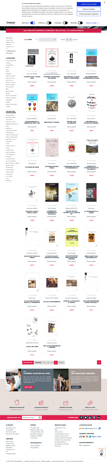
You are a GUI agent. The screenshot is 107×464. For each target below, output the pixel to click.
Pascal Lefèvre (91, 118)
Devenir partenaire (35, 445)
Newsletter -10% (34, 428)
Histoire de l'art (9, 80)
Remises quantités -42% (36, 430)
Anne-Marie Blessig (10, 117)
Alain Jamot (91, 208)
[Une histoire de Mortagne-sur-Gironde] (71, 237)
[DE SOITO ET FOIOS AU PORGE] (32, 237)
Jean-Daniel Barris (52, 253)
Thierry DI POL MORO (51, 298)
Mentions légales (45, 461)
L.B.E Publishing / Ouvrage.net (10, 155)
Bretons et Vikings (51, 122)
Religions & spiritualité (11, 104)
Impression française (16, 407)
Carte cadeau (9, 53)
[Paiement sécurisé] (90, 437)
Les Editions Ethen (10, 158)
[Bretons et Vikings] (52, 102)
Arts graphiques (9, 65)
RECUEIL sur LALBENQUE (71, 122)
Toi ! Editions (9, 176)
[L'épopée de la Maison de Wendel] (91, 102)
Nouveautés (8, 44)
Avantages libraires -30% (37, 432)
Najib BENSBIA (91, 253)
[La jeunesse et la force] (91, 192)
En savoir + (76, 387)
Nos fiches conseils (11, 432)
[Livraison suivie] (90, 429)
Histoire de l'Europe (10, 82)
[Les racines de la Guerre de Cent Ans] (32, 102)
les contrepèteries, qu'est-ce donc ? (91, 301)
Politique (8, 102)
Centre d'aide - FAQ (60, 428)
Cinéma (7, 67)
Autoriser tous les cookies (88, 4)
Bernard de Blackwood (71, 298)
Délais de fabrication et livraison (63, 438)
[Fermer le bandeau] (104, 2)
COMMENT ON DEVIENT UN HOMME (52, 77)
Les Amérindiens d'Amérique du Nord (91, 77)
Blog (56, 430)
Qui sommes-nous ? (11, 428)
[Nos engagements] (90, 445)
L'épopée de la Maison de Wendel (91, 122)
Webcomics (8, 180)
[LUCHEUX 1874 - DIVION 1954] (32, 57)
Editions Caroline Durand (12, 134)
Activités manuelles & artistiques (11, 61)
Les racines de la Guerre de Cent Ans (32, 122)
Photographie (9, 100)
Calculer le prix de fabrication (62, 440)
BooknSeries (9, 128)
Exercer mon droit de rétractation (74, 461)
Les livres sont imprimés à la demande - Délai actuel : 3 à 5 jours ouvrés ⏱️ (53, 30)
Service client (90, 407)
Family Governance (10, 145)
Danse (7, 69)
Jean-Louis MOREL (32, 73)
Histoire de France (10, 78)
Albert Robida (32, 163)
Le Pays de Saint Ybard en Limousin (51, 256)
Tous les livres (9, 38)
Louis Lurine (51, 163)
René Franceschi (91, 163)
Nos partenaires (34, 447)
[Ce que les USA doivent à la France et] (71, 192)
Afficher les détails (91, 23)
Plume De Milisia (10, 169)
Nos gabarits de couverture (62, 444)
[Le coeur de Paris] (32, 147)
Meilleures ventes (10, 42)
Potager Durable (10, 172)
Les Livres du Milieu (11, 161)
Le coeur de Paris (32, 167)
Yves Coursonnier (71, 73)
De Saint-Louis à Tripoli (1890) (32, 212)
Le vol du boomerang (51, 301)
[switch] (49, 23)
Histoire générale (10, 86)
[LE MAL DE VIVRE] (32, 326)
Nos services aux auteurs (12, 434)
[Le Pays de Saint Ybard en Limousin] (52, 237)
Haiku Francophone (10, 152)
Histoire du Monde (10, 84)
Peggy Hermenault (91, 298)
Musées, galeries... (10, 91)
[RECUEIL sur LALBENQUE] (71, 102)
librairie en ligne (45, 381)
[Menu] (104, 448)
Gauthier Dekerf (10, 150)
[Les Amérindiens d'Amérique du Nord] (91, 57)
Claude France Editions (11, 130)
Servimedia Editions (32, 208)
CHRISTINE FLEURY (32, 343)
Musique (8, 93)
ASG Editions (9, 119)
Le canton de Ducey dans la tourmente (32, 301)
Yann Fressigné (52, 208)
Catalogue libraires (10, 51)
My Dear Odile (9, 167)
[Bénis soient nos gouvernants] (91, 237)
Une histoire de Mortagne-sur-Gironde (71, 257)
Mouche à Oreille (10, 165)
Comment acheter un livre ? (62, 436)
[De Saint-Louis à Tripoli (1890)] (32, 192)
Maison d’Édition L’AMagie (12, 163)
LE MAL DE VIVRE (32, 346)
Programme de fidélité (36, 436)
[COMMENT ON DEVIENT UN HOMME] (52, 57)
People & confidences (11, 97)
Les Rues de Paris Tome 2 (52, 167)
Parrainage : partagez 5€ (36, 434)
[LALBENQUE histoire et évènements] (71, 147)
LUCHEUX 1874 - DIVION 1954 (32, 77)
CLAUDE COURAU (32, 253)
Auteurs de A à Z (10, 46)
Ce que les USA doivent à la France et (71, 212)
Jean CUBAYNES (72, 118)
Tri (37, 39)
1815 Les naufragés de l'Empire (51, 346)
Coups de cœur (9, 40)
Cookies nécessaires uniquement (88, 14)
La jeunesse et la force (91, 212)
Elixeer (7, 143)
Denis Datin (32, 298)
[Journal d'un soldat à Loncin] (71, 282)
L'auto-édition (9, 430)
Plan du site (58, 446)
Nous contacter (59, 432)
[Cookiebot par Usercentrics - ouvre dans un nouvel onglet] (11, 23)
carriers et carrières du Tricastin (51, 212)
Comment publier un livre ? (62, 434)
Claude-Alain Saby (52, 343)
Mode (7, 89)
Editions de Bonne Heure (12, 137)
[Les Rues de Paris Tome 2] (52, 147)
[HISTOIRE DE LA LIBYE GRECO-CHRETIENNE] (71, 57)
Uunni (7, 178)
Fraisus (7, 148)
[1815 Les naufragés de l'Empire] (51, 326)
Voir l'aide (28, 387)
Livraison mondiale (41, 407)
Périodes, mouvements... (11, 95)
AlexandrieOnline (10, 115)
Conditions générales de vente (32, 461)
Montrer (63, 39)
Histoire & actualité (10, 76)
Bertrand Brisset (51, 118)
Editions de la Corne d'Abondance (11, 140)
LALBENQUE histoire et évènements (71, 167)
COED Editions (9, 132)
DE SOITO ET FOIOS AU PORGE (32, 256)
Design (7, 71)
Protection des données (58, 461)
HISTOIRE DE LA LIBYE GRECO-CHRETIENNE (71, 77)
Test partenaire (9, 174)
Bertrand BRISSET (91, 73)
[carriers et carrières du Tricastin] (52, 192)
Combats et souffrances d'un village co (91, 168)
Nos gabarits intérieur (60, 442)
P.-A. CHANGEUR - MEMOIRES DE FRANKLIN (51, 73)
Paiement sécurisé (65, 407)
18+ (7, 48)
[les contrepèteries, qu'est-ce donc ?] (91, 282)
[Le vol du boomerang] (52, 282)
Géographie (8, 73)
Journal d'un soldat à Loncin (71, 301)
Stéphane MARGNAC (71, 208)
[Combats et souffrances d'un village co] (91, 147)
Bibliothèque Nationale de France (12, 125)
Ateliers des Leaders (10, 121)
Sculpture (8, 106)
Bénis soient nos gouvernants (91, 256)
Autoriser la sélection (89, 9)
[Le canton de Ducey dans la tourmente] (32, 282)
